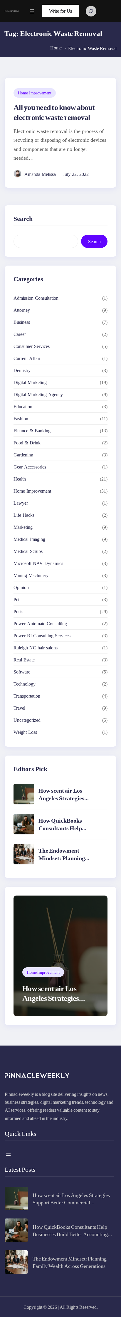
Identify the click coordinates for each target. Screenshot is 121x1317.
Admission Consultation (36, 298)
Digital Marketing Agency (38, 394)
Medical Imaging (29, 539)
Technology (25, 684)
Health (20, 479)
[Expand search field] (91, 11)
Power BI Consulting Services (42, 636)
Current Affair (27, 358)
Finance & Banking (32, 431)
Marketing (23, 527)
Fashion (21, 418)
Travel (19, 708)
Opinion (21, 587)
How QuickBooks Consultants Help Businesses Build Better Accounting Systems (67, 831)
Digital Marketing (30, 382)
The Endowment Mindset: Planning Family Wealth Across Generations (65, 861)
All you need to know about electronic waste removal (54, 112)
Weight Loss (25, 732)
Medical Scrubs (28, 551)
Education (23, 406)
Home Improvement (34, 92)
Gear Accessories (30, 467)
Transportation (27, 696)
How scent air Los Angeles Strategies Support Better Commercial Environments (71, 1202)
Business (22, 322)
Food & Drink (27, 443)
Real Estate (24, 660)
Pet (16, 599)
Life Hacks (24, 515)
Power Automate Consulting (40, 623)
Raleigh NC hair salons (36, 648)
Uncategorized (27, 720)
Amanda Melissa (40, 174)
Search (94, 241)
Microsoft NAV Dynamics (38, 563)
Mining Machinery (31, 575)
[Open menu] (31, 11)
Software (22, 672)
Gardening (23, 455)
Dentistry (22, 370)
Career (20, 334)
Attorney (22, 310)
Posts (18, 611)
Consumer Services (32, 346)
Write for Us (60, 11)
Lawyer (21, 503)
